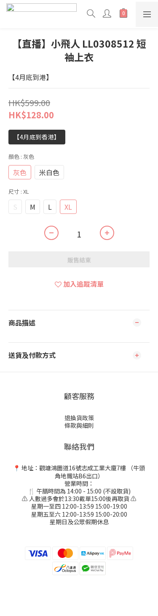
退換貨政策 (79, 417)
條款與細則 (79, 425)
